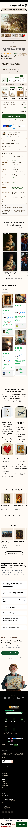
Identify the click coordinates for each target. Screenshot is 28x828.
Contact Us (4, 783)
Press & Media (5, 785)
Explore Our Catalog (9, 653)
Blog (3, 787)
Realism (13, 177)
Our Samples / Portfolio (7, 775)
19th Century (14, 180)
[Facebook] (3, 812)
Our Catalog (4, 773)
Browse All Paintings (13, 553)
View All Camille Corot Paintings (13, 515)
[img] (6, 310)
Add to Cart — (14, 116)
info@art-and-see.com (14, 136)
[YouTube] (12, 812)
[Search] (25, 9)
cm (24, 76)
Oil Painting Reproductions (7, 768)
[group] (10, 254)
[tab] (6, 278)
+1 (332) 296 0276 (12, 134)
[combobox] (14, 9)
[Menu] (3, 5)
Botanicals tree (20, 187)
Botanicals (14, 187)
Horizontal (14, 184)
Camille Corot (8, 60)
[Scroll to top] (26, 826)
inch (22, 76)
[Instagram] (9, 812)
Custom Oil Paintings (6, 771)
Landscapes (14, 188)
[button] (26, 5)
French (13, 182)
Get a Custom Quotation (10, 658)
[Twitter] (6, 812)
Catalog (3, 789)
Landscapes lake (18, 190)
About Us (4, 781)
